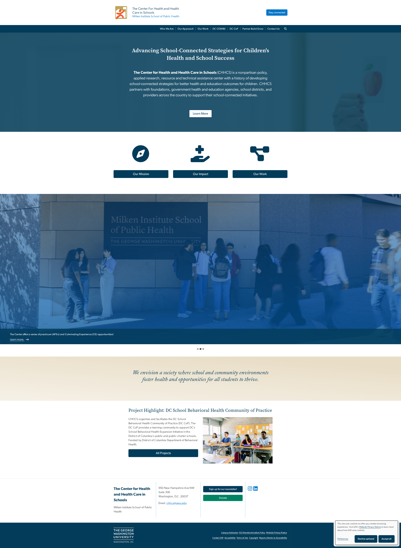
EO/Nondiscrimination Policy (252, 533)
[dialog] (366, 533)
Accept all (386, 539)
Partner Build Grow (252, 29)
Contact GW (218, 538)
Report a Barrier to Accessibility (273, 538)
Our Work (203, 29)
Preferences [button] (342, 539)
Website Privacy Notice (276, 533)
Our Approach (186, 29)
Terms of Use (242, 538)
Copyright (253, 538)
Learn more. (17, 339)
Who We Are (167, 29)
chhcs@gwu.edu (177, 503)
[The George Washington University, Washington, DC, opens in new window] (124, 535)
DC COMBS (219, 29)
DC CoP (234, 29)
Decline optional (366, 539)
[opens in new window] (250, 491)
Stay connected (276, 12)
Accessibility (229, 538)
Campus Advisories (229, 533)
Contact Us (273, 29)
